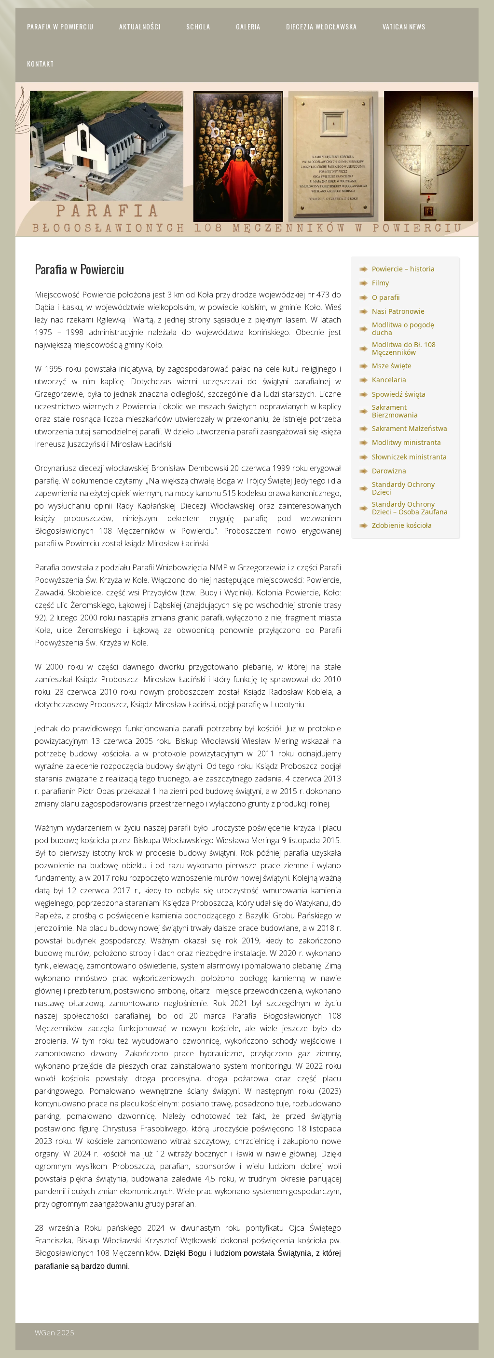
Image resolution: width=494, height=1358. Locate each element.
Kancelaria (389, 379)
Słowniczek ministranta (409, 456)
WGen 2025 (54, 1332)
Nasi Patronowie (398, 311)
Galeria (248, 26)
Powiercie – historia (403, 268)
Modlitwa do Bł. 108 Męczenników (404, 348)
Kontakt (40, 63)
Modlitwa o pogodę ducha (403, 329)
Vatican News (404, 26)
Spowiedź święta (398, 394)
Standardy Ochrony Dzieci (403, 488)
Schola (198, 26)
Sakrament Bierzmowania (395, 411)
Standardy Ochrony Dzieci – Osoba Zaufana (410, 508)
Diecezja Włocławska (321, 26)
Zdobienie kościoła (402, 525)
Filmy (380, 282)
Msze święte (392, 365)
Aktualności (140, 26)
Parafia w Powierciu (60, 26)
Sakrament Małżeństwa (409, 428)
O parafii (386, 297)
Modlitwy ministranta (406, 442)
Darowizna (389, 470)
